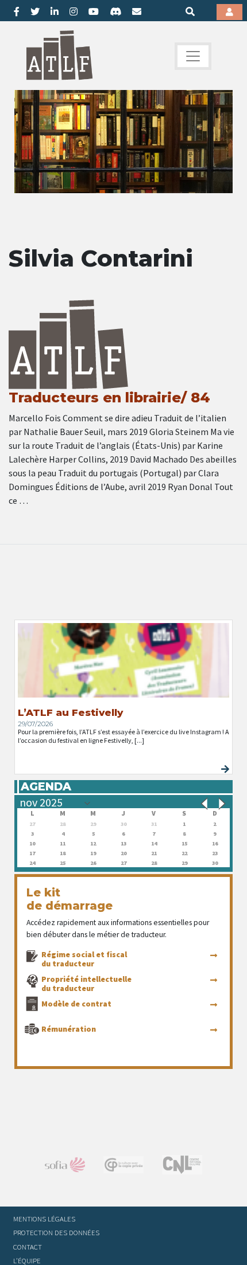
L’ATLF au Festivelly (70, 712)
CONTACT (27, 1246)
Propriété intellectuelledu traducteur (86, 983)
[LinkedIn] (55, 11)
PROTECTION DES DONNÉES (56, 1232)
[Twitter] (35, 11)
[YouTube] (93, 11)
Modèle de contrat (76, 1003)
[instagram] (74, 11)
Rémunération (68, 1029)
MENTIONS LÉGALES (44, 1218)
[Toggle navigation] (193, 56)
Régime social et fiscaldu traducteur (84, 959)
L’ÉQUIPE (27, 1260)
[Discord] (115, 11)
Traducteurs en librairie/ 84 (109, 397)
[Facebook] (17, 11)
